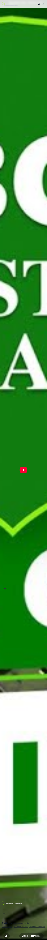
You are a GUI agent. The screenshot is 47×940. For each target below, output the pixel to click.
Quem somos (7, 927)
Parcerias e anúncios (37, 927)
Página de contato (21, 927)
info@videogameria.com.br (18, 923)
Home (4, 914)
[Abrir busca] (39, 4)
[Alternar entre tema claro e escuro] (43, 4)
